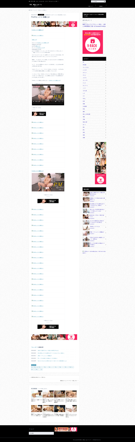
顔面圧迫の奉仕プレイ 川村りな (38, 377)
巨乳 (84, 109)
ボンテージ (85, 85)
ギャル (84, 75)
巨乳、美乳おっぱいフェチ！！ (36, 5)
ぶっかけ (85, 70)
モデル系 (85, 90)
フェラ (67, 367)
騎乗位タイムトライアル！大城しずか (68, 380)
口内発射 (85, 106)
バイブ (57, 367)
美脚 (84, 137)
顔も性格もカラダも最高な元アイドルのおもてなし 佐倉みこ (51, 353)
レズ (84, 93)
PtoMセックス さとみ (95, 227)
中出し (72, 367)
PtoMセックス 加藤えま (42, 42)
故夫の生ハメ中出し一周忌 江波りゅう (97, 217)
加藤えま (34, 39)
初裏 (84, 103)
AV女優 (36, 367)
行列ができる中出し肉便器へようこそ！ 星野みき (97, 239)
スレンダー (34, 347)
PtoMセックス (40, 47)
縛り (84, 129)
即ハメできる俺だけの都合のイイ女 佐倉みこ (48, 358)
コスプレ (85, 77)
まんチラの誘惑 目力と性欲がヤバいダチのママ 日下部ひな (97, 222)
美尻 (84, 135)
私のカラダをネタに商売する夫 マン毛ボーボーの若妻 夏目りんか (52, 360)
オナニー (42, 367)
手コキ (33, 369)
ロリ (84, 96)
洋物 (84, 119)
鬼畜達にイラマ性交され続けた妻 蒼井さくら (97, 200)
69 (32, 367)
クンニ (47, 367)
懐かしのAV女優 (86, 114)
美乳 (84, 132)
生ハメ (84, 124)
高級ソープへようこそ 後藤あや (45, 355)
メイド (84, 88)
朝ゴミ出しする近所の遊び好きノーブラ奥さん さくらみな (97, 211)
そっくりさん (86, 67)
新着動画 (100, 6)
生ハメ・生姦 (39, 369)
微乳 (84, 111)
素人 (84, 127)
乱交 (84, 101)
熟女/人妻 (85, 122)
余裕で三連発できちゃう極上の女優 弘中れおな (48, 350)
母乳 (84, 116)
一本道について (90, 6)
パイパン (62, 367)
